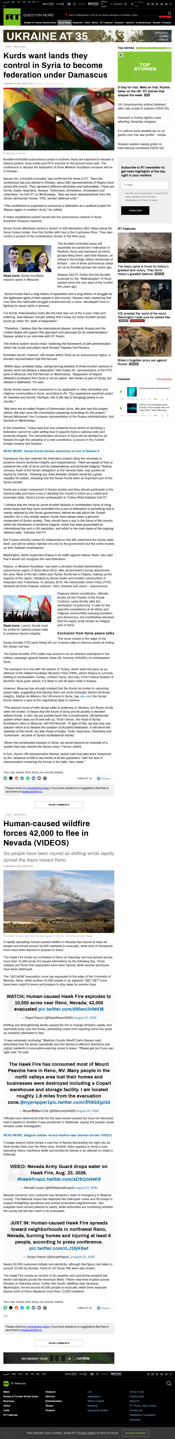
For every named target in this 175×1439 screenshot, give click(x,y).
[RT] (48, 4)
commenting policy (38, 788)
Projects (166, 22)
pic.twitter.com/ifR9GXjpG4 (80, 1102)
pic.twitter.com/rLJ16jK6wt (59, 1248)
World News (64, 22)
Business (78, 22)
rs (37, 1374)
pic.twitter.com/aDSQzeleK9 (70, 1179)
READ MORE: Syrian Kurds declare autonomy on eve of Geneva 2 (51, 451)
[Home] (12, 17)
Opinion (130, 22)
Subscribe (135, 210)
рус (20, 1374)
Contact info (136, 1410)
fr (32, 1374)
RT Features (106, 22)
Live (90, 1392)
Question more (38, 15)
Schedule (93, 1406)
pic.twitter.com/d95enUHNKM (71, 1009)
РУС (19, 2)
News (6, 1392)
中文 (44, 1374)
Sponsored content (98, 1410)
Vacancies (135, 1419)
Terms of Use (137, 1392)
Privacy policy (137, 1396)
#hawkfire (28, 1179)
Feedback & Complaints (142, 1415)
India (87, 22)
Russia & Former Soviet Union (40, 22)
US (5, 1316)
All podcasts (164, 379)
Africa (95, 22)
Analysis (119, 22)
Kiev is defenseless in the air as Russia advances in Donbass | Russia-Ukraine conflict (112, 15)
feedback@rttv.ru (32, 791)
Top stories (126, 48)
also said (86, 696)
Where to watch (96, 1401)
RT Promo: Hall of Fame (143, 1406)
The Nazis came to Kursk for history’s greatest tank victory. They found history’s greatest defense (143, 270)
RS (33, 2)
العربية (6, 2)
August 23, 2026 (85, 1017)
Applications (94, 1396)
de (26, 1374)
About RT (135, 1401)
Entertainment (143, 22)
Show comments (59, 805)
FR (29, 2)
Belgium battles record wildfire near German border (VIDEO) (57, 1135)
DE (24, 2)
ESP (13, 2)
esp (14, 1374)
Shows (156, 22)
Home (8, 46)
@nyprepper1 (35, 1102)
